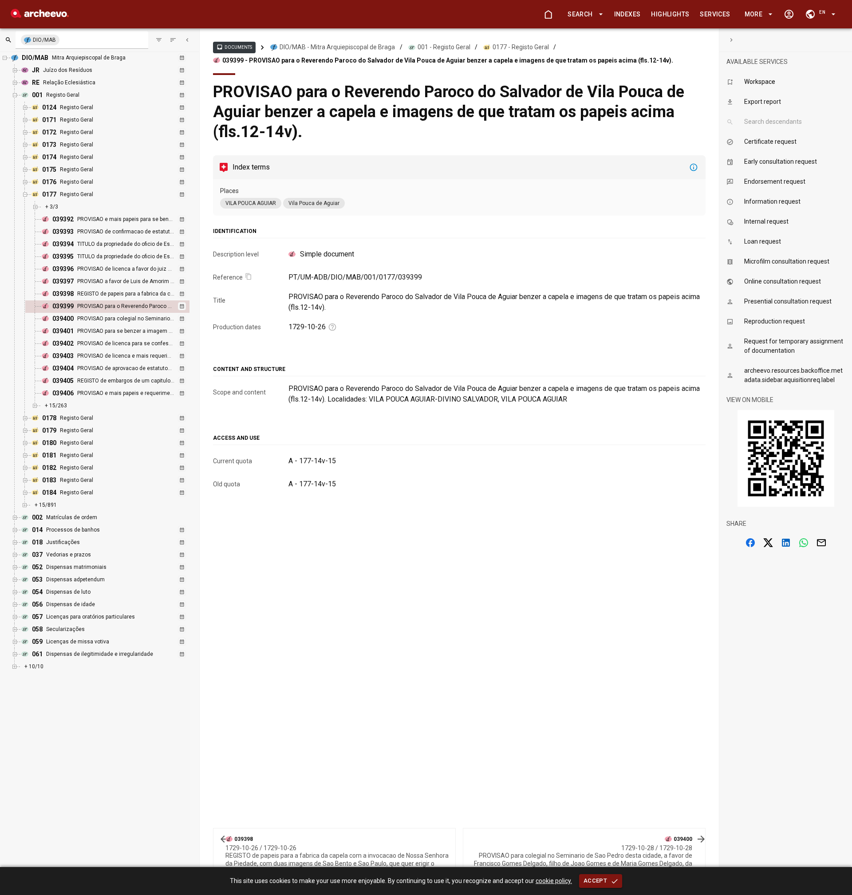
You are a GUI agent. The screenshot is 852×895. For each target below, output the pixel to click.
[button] (583, 14)
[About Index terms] (693, 167)
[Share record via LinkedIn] (786, 543)
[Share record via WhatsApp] (804, 543)
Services (715, 14)
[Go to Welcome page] (548, 14)
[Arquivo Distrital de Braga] (40, 15)
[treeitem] (117, 306)
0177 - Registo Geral (521, 47)
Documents (234, 47)
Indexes (627, 14)
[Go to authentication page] (789, 14)
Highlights (670, 14)
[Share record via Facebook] (750, 543)
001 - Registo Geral (444, 47)
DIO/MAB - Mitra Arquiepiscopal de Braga (337, 47)
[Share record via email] (821, 543)
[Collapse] (187, 40)
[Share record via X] (768, 543)
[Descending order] (173, 40)
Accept (595, 880)
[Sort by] (159, 40)
